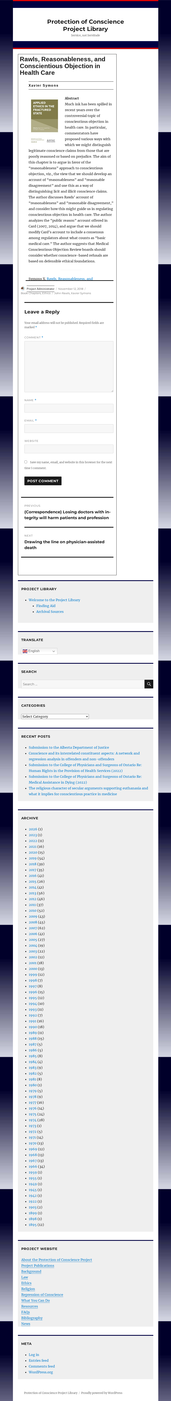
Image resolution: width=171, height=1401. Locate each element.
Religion (28, 1289)
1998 (33, 980)
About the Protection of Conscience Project (56, 1260)
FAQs (25, 1312)
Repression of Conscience (42, 1295)
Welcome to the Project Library (54, 600)
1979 (33, 1091)
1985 (33, 1056)
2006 (33, 934)
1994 (33, 1004)
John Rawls (62, 293)
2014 (32, 887)
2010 (32, 910)
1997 (33, 986)
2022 (33, 841)
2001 (32, 963)
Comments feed (42, 1366)
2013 (32, 893)
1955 (33, 1178)
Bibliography (32, 1318)
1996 (33, 992)
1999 (33, 974)
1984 (33, 1062)
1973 (32, 1126)
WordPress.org (41, 1372)
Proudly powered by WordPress (101, 1393)
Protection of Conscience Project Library (85, 25)
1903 (32, 1207)
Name (30, 400)
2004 (33, 945)
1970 (32, 1143)
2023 (33, 835)
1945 (33, 1190)
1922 (33, 1201)
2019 (33, 858)
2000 (33, 969)
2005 (33, 940)
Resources (29, 1306)
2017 (32, 870)
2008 (33, 922)
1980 (33, 1085)
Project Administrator (40, 288)
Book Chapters (31, 293)
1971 (32, 1137)
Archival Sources (50, 612)
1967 (33, 1161)
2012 (32, 899)
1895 (33, 1225)
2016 (33, 876)
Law (24, 1277)
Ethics (46, 293)
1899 (33, 1213)
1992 (33, 1015)
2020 (33, 852)
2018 (32, 864)
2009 (33, 916)
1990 (33, 1027)
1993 (33, 1009)
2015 (32, 881)
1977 (32, 1102)
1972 (32, 1131)
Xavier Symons (81, 293)
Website (31, 440)
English (34, 651)
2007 (33, 928)
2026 (33, 829)
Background (31, 1271)
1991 (32, 1021)
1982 (33, 1073)
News (25, 1324)
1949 (33, 1184)
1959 (33, 1172)
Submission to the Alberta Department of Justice (69, 747)
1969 (33, 1149)
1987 (32, 1044)
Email (30, 420)
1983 (32, 1067)
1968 (33, 1155)
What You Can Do (35, 1300)
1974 (32, 1120)
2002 (33, 957)
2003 (33, 951)
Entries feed (39, 1360)
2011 (32, 905)
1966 (33, 1166)
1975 (32, 1114)
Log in (34, 1355)
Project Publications (37, 1265)
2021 (32, 846)
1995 (33, 998)
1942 (33, 1195)
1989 (33, 1033)
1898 (33, 1219)
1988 (33, 1038)
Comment (33, 337)
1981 (32, 1079)
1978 (32, 1097)
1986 (33, 1050)
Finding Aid (45, 606)
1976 (33, 1108)
